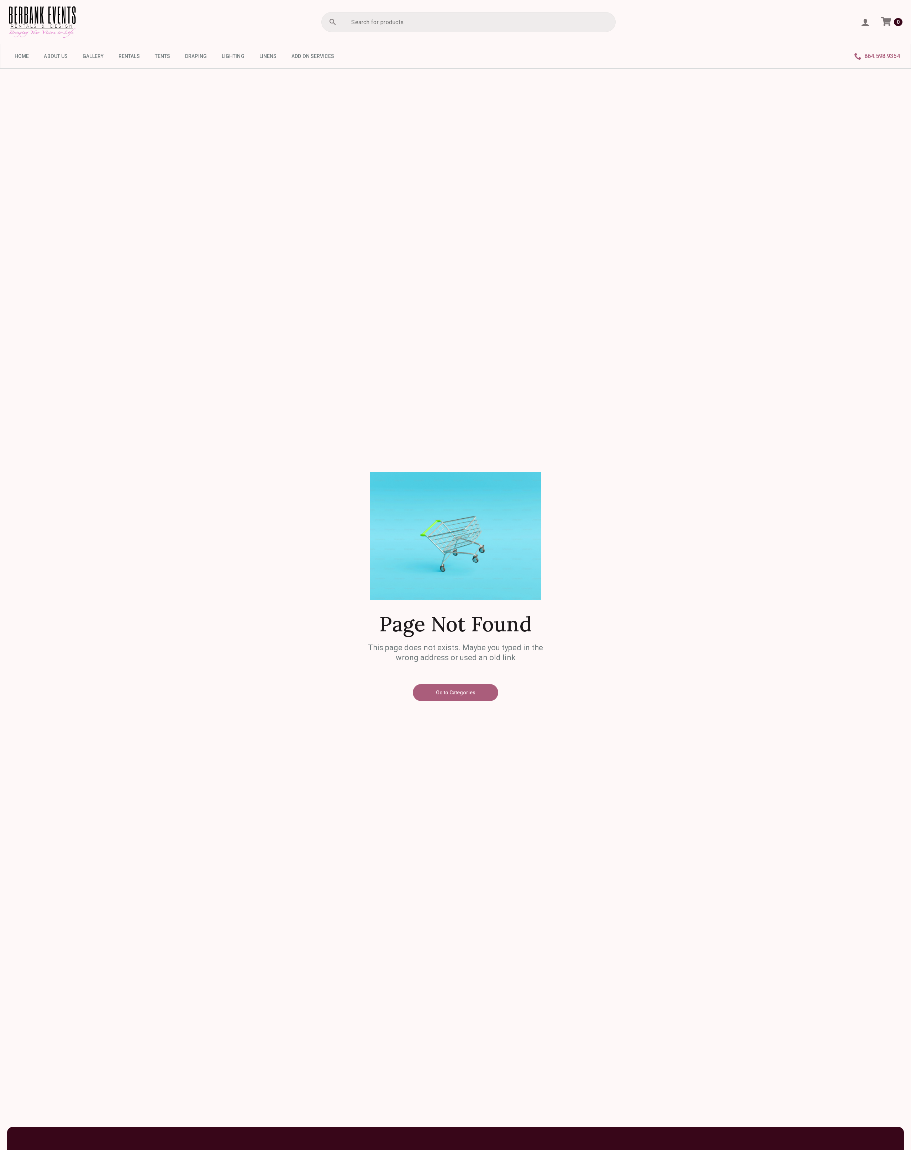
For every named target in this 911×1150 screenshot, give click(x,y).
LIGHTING (233, 56)
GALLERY (93, 56)
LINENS (268, 56)
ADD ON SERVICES (312, 56)
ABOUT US (56, 56)
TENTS (162, 56)
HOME (22, 56)
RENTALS (129, 56)
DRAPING (196, 56)
